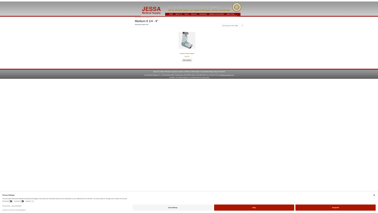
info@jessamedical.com (226, 75)
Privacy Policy (205, 77)
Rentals (194, 14)
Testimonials (195, 71)
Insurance (203, 14)
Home (171, 14)
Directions (230, 14)
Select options (187, 60)
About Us (178, 14)
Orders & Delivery (184, 71)
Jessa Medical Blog (206, 71)
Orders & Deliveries (216, 14)
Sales (186, 14)
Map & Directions (219, 71)
